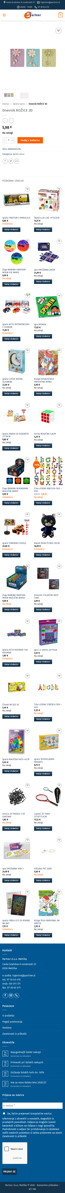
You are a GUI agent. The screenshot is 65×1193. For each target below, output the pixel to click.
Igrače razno (19, 104)
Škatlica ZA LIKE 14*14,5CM (46, 217)
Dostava (7, 1027)
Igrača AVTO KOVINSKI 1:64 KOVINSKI (15, 651)
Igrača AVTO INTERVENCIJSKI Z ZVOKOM (15, 325)
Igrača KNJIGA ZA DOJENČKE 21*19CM (15, 435)
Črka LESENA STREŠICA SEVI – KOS (48, 706)
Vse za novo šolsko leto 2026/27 (28, 1082)
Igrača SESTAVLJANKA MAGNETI (44, 760)
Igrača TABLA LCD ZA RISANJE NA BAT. (16, 922)
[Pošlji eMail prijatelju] (16, 161)
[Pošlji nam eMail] (11, 995)
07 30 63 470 (14, 979)
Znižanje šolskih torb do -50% (27, 1072)
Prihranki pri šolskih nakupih (27, 1062)
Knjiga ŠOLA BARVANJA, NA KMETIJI (47, 922)
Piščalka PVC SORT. (43, 868)
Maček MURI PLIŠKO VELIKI (47, 543)
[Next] (57, 57)
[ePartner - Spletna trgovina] (32, 15)
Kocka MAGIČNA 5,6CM (45, 433)
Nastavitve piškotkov (47, 1185)
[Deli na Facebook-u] (5, 161)
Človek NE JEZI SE (10, 704)
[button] (4, 15)
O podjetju (8, 1015)
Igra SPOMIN (40, 324)
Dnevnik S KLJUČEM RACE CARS (46, 596)
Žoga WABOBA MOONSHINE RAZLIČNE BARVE (15, 490)
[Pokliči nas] (16, 995)
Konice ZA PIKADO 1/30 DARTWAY (13, 815)
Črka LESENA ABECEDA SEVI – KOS (48, 490)
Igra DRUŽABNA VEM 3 (13, 868)
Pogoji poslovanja (12, 1021)
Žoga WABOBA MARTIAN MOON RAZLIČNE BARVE (13, 596)
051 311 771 (15, 983)
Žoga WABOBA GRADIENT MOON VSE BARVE (14, 271)
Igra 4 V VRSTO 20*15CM (45, 650)
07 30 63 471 (14, 987)
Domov (5, 104)
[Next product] (5, 120)
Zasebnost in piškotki (14, 1033)
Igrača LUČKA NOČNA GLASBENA (12, 380)
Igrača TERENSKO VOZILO (14, 543)
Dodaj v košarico (30, 140)
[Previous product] (11, 120)
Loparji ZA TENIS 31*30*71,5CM (42, 815)
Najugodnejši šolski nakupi (26, 1052)
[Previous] (7, 57)
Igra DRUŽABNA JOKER (44, 269)
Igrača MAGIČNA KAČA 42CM (15, 759)
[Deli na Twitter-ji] (11, 161)
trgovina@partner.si (23, 975)
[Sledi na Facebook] (5, 995)
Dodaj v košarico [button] (11, 230)
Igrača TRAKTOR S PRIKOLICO (16, 217)
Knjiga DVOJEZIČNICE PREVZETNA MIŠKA (44, 380)
